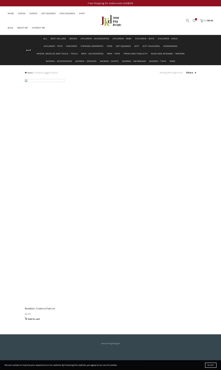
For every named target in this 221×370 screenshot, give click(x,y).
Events (33, 13)
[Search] (187, 20)
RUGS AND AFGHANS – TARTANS (168, 53)
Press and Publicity (136, 53)
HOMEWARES (170, 46)
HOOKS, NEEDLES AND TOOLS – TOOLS (57, 53)
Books (73, 38)
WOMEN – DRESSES (86, 61)
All (45, 38)
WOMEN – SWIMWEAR (134, 61)
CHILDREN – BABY (122, 38)
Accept (210, 365)
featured (71, 46)
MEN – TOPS (113, 53)
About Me (22, 27)
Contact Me (38, 27)
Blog (10, 27)
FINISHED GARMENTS (92, 46)
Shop (82, 13)
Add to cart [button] (34, 319)
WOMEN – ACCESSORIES (59, 61)
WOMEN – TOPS (157, 61)
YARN (172, 61)
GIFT (136, 46)
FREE (109, 46)
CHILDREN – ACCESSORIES (95, 38)
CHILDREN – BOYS (144, 38)
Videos (22, 13)
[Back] (28, 50)
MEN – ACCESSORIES (92, 53)
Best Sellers (58, 38)
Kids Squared (67, 13)
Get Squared (48, 13)
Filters (189, 72)
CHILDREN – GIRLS (168, 38)
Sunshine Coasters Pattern (40, 308)
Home (11, 13)
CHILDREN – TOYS (53, 46)
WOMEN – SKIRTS (109, 61)
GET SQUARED (123, 46)
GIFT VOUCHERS (151, 46)
